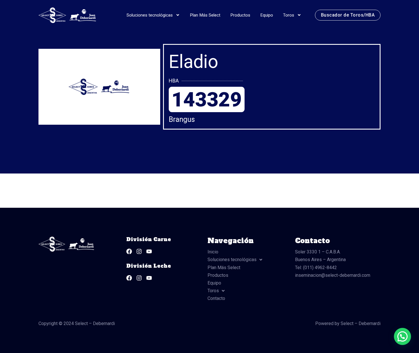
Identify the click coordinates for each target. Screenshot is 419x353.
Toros (288, 15)
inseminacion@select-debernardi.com (332, 275)
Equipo (266, 15)
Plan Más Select (205, 15)
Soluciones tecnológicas (150, 15)
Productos (240, 15)
